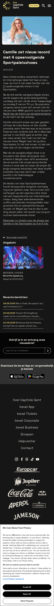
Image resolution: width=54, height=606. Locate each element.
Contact (27, 448)
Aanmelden (34, 6)
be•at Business (27, 427)
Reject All (27, 594)
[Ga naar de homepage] (13, 6)
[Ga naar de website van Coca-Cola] (21, 493)
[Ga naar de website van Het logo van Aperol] (19, 504)
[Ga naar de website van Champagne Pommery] (39, 505)
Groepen (27, 434)
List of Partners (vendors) (13, 579)
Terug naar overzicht (16, 237)
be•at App (27, 407)
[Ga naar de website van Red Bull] (42, 493)
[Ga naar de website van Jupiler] (27, 481)
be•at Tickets (27, 414)
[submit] (48, 350)
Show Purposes (27, 601)
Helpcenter (27, 441)
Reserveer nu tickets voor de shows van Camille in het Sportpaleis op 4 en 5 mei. (26, 222)
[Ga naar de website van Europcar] (27, 469)
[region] (27, 565)
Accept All (27, 587)
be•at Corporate (27, 420)
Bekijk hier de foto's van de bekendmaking (27, 113)
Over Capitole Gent (27, 400)
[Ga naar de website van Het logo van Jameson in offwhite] (27, 516)
